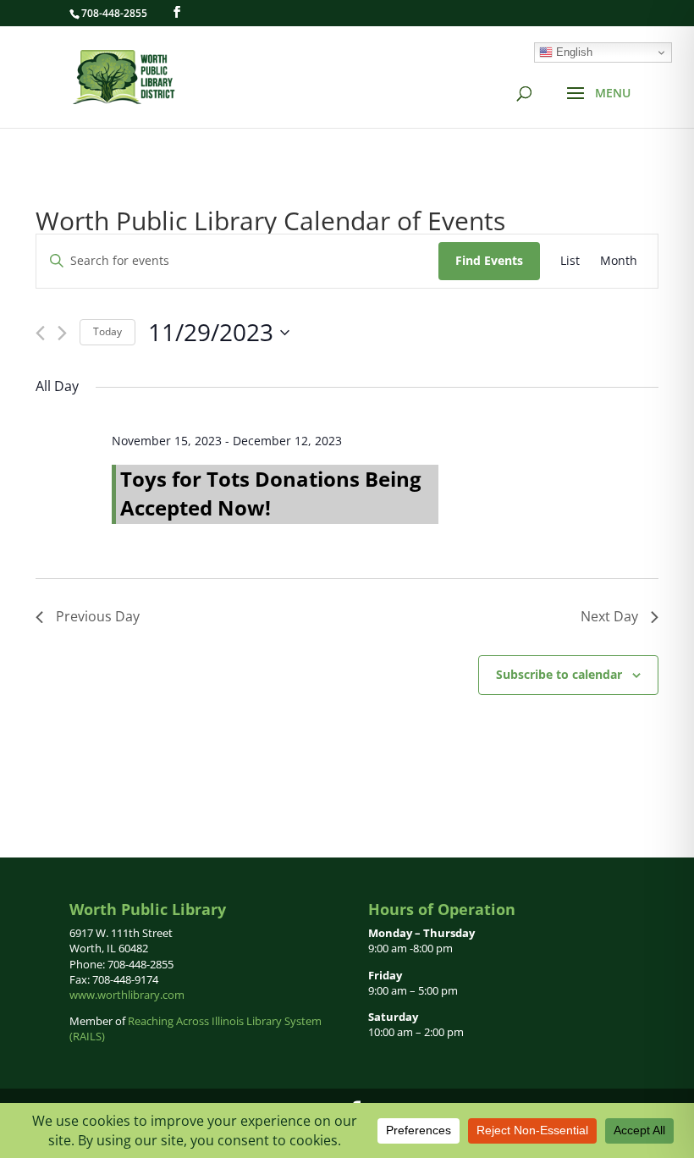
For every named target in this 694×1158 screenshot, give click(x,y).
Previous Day (98, 616)
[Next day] (62, 333)
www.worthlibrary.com (127, 994)
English (572, 52)
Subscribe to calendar (559, 674)
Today (107, 331)
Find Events (489, 260)
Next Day (609, 616)
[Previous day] (40, 333)
